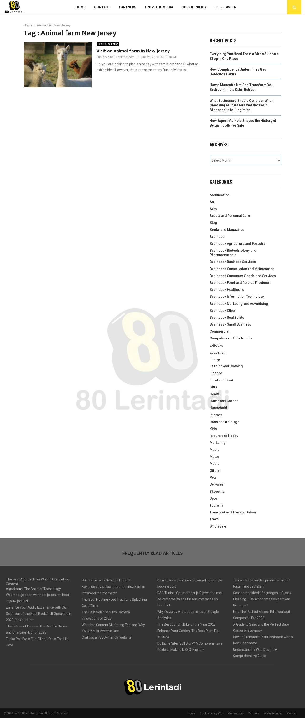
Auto (213, 209)
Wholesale (218, 526)
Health (215, 394)
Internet (216, 415)
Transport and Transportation (233, 512)
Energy (215, 359)
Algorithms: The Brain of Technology (33, 589)
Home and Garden (224, 401)
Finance (216, 373)
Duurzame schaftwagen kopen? (106, 580)
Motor (214, 457)
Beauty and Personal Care (230, 216)
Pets (213, 477)
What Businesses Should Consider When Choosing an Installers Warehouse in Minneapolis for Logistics (241, 105)
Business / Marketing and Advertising (239, 304)
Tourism (216, 505)
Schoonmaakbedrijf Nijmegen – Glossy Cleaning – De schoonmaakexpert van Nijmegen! (262, 599)
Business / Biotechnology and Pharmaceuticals (233, 253)
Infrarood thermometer (99, 593)
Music (214, 464)
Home (81, 7)
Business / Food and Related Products (240, 283)
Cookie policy (194, 7)
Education (217, 352)
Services (217, 484)
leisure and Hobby (108, 44)
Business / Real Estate (227, 317)
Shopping (217, 491)
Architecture (219, 195)
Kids (213, 429)
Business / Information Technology (237, 296)
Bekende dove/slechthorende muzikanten (113, 587)
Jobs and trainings (224, 422)
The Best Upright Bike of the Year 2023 (186, 624)
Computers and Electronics (231, 338)
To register (225, 7)
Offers (215, 470)
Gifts (213, 387)
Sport (214, 498)
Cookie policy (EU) (212, 713)
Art (212, 202)
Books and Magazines (227, 229)
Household (218, 408)
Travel (214, 519)
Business (217, 237)
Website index (273, 713)
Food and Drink (222, 380)
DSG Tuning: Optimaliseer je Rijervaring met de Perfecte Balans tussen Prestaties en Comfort (189, 599)
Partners (127, 7)
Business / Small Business (230, 324)
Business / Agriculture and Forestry (237, 244)
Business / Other (222, 311)
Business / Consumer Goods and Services (243, 276)
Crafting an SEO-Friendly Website (107, 637)
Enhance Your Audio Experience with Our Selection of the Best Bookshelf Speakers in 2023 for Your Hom (39, 613)
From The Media (159, 7)
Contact (102, 7)
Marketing (217, 443)
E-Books (216, 345)
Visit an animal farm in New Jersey (133, 51)
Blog (213, 223)
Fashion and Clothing (226, 366)
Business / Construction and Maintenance (242, 269)
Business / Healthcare (227, 290)
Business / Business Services (233, 262)
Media (214, 449)
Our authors (236, 713)
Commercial (219, 331)
